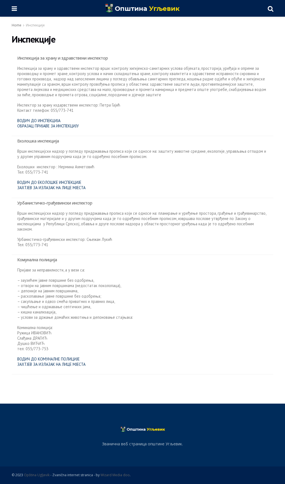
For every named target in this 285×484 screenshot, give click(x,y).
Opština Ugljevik (37, 475)
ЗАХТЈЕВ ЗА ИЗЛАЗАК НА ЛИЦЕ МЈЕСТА (51, 187)
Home (16, 25)
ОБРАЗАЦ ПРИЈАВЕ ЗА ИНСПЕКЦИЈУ (48, 126)
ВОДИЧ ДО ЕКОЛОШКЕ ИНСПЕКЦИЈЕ (49, 182)
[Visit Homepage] (142, 8)
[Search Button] (270, 8)
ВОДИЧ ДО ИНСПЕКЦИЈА (38, 120)
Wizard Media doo (115, 475)
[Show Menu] (14, 8)
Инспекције (35, 25)
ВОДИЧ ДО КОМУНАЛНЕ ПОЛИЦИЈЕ (48, 359)
